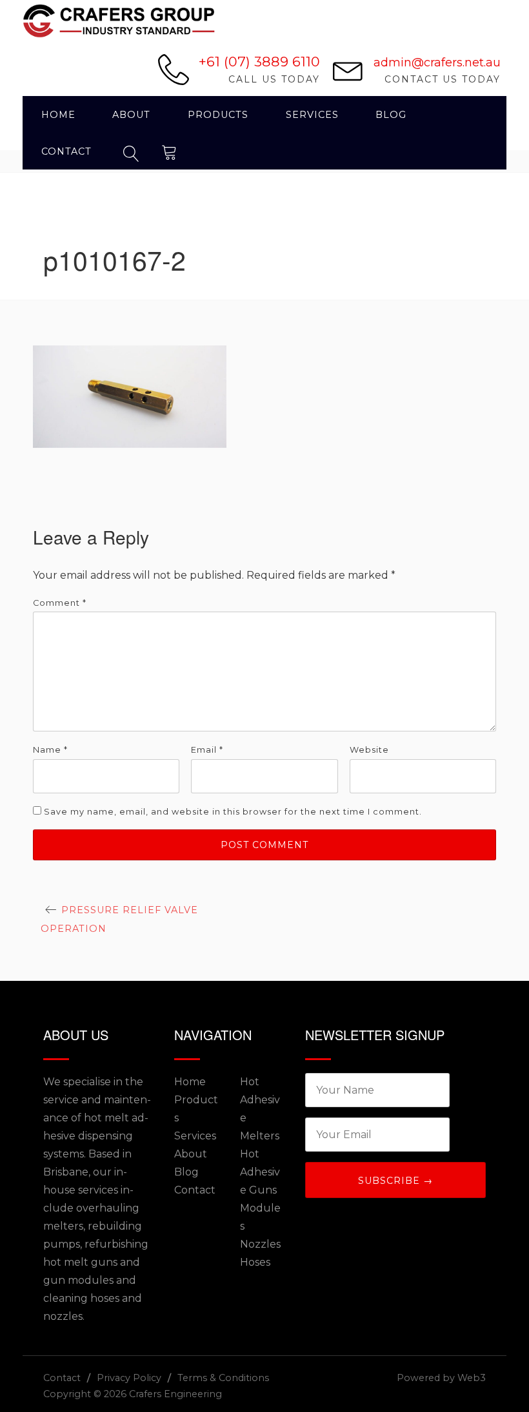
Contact (66, 151)
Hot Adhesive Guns (260, 1172)
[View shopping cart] (169, 151)
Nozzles (260, 1244)
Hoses (255, 1262)
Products (218, 115)
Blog (390, 115)
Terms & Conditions (223, 1378)
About (131, 115)
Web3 (471, 1378)
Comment (59, 603)
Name (50, 750)
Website (369, 750)
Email (207, 750)
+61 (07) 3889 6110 (259, 61)
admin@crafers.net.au (437, 62)
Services (312, 115)
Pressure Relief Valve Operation (119, 919)
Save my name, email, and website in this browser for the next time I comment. (233, 812)
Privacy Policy (129, 1378)
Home (58, 115)
